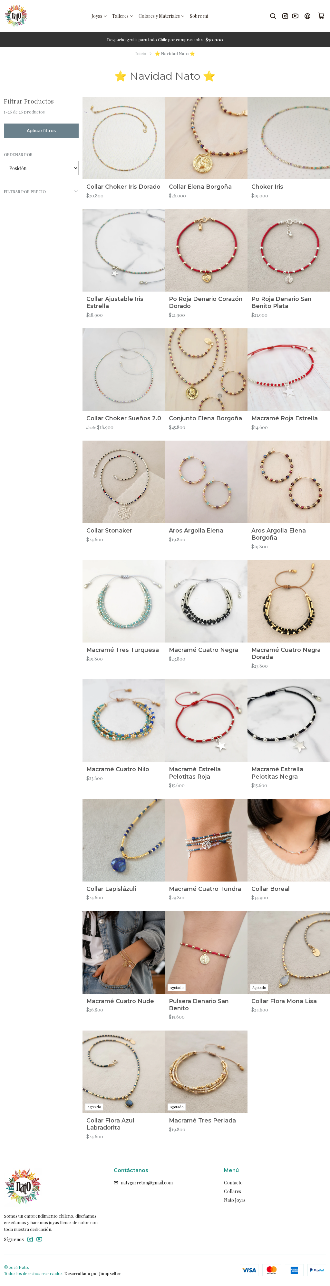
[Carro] (321, 16)
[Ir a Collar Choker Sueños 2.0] (123, 369)
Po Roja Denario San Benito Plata (281, 302)
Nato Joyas (235, 1200)
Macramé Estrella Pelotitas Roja (195, 773)
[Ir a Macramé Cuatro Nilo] (123, 720)
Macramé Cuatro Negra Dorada (286, 653)
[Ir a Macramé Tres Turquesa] (123, 601)
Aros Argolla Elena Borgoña (278, 534)
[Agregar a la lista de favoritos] (157, 138)
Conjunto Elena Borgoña (205, 418)
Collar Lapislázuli (111, 888)
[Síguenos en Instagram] (285, 16)
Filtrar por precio (25, 191)
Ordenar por (18, 154)
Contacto (233, 1183)
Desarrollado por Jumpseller (92, 1273)
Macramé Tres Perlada (202, 1120)
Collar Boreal (270, 888)
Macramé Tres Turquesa (122, 649)
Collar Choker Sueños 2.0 (123, 418)
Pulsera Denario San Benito (199, 1005)
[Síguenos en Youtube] (295, 16)
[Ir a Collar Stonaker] (123, 482)
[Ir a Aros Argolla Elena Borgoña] (289, 482)
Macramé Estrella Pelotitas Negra (277, 773)
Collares (232, 1191)
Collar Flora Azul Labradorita (110, 1124)
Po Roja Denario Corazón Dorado (206, 302)
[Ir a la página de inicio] (16, 16)
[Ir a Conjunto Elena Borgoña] (206, 369)
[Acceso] (307, 16)
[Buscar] (273, 16)
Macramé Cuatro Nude (120, 1001)
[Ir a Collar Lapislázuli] (123, 840)
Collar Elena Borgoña (200, 186)
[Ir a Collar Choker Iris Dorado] (123, 138)
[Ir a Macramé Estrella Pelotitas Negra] (289, 720)
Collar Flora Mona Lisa (284, 1001)
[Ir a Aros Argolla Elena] (206, 482)
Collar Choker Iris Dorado (123, 186)
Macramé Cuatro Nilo (117, 769)
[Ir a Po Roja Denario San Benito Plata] (289, 250)
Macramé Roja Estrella (284, 418)
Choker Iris (267, 186)
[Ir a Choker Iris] (289, 138)
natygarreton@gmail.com (147, 1183)
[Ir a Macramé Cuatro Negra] (206, 601)
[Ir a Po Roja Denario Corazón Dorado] (206, 250)
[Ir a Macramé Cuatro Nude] (123, 952)
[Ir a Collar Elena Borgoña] (206, 138)
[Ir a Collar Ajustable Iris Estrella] (123, 250)
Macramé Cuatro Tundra (205, 888)
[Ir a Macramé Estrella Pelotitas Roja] (206, 720)
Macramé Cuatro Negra (203, 649)
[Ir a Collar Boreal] (289, 840)
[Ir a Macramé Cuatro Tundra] (206, 840)
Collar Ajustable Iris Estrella (114, 302)
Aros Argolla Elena (196, 530)
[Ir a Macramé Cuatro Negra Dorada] (289, 601)
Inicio (140, 53)
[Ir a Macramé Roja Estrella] (289, 369)
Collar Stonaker (109, 530)
